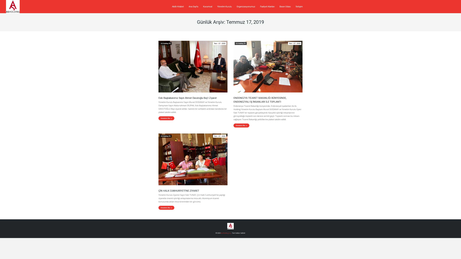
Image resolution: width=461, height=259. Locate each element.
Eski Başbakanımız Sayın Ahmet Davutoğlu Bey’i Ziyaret (187, 98)
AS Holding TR (166, 43)
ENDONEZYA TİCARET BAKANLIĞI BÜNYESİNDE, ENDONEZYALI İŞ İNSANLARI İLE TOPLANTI (260, 100)
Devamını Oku (165, 118)
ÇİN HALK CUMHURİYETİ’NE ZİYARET (178, 190)
